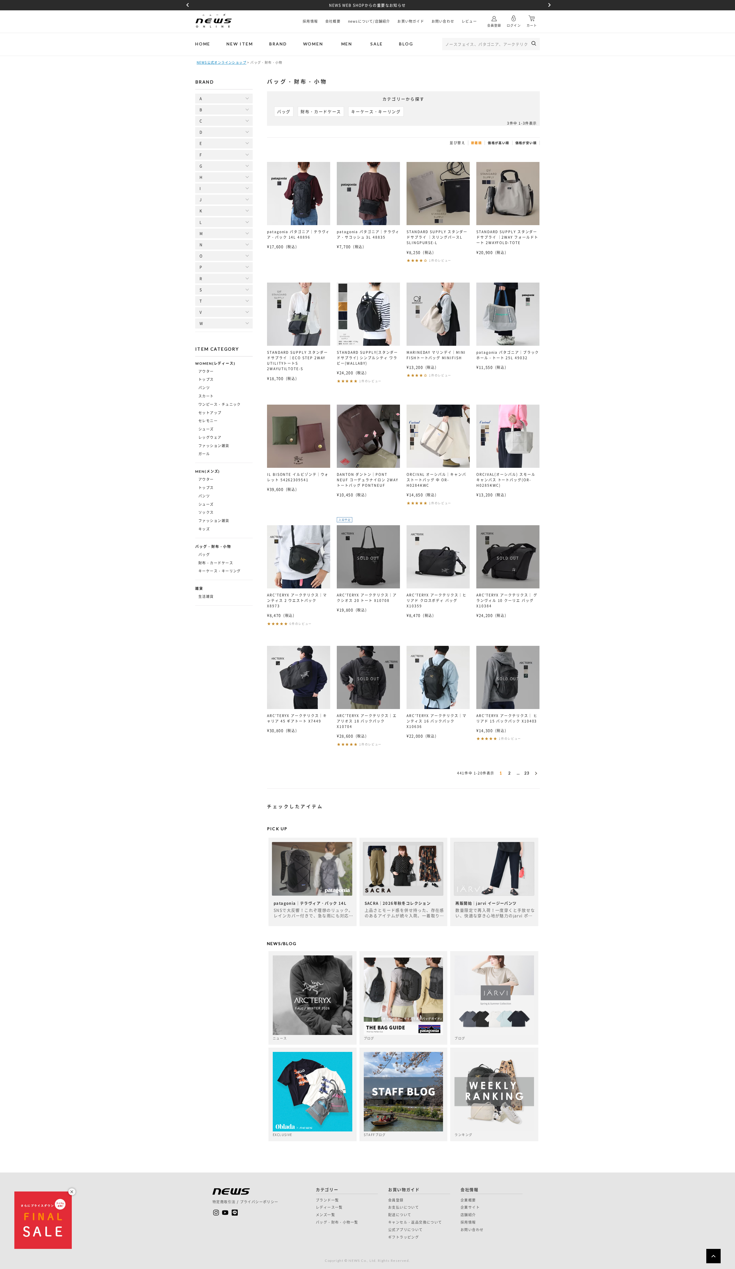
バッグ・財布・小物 (213, 546)
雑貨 (199, 588)
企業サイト (470, 1207)
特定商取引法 (223, 1201)
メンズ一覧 (325, 1214)
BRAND (278, 43)
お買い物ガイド (410, 21)
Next (548, 5)
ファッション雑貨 (213, 445)
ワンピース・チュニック (219, 404)
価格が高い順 (498, 143)
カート (532, 25)
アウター (206, 371)
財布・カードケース (215, 562)
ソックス (206, 512)
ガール (204, 453)
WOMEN (313, 43)
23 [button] (527, 773)
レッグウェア (210, 437)
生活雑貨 (206, 596)
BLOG (406, 43)
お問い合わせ (443, 21)
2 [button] (509, 773)
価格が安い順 (526, 143)
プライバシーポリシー (259, 1201)
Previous (186, 5)
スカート (206, 396)
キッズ (204, 529)
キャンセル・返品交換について (415, 1222)
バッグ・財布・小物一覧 (337, 1222)
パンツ (204, 387)
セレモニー (208, 420)
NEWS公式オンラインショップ (221, 62)
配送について (399, 1214)
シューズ (206, 429)
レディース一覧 (329, 1207)
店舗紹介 (468, 1214)
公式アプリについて (405, 1229)
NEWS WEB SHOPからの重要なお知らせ (367, 5)
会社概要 (333, 21)
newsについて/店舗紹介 (369, 21)
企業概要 (468, 1200)
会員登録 (494, 25)
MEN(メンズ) (207, 471)
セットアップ (210, 412)
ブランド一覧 (327, 1200)
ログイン (514, 25)
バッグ (204, 554)
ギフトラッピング (403, 1237)
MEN (346, 43)
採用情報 (310, 21)
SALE (376, 43)
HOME (202, 43)
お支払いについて (403, 1207)
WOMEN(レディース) (215, 363)
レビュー (469, 21)
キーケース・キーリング (219, 570)
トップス (206, 379)
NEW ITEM (240, 43)
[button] (535, 772)
